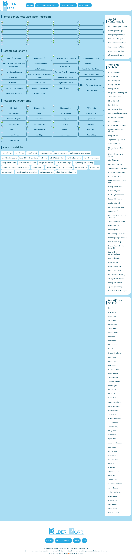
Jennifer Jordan (114, 382)
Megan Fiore (112, 345)
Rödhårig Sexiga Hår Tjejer (117, 27)
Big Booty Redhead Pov (116, 195)
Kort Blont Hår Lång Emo (27, 163)
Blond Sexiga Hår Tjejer (116, 51)
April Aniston (112, 504)
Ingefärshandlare (114, 270)
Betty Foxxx (112, 357)
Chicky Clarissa (113, 512)
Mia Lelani (111, 337)
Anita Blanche (113, 377)
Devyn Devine (113, 373)
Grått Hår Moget (114, 121)
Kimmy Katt (112, 451)
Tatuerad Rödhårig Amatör (118, 168)
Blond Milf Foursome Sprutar (115, 155)
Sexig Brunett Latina (9, 163)
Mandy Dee (112, 361)
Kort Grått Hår (51, 167)
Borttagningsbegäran (63, 540)
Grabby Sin (112, 435)
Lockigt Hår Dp (113, 89)
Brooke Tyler (112, 390)
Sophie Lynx (112, 386)
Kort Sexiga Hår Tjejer (115, 39)
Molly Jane (112, 431)
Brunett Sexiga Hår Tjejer (117, 43)
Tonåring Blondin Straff (116, 221)
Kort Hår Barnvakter (74, 158)
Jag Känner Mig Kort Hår (116, 140)
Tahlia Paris (112, 398)
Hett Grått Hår (7, 153)
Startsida (30, 5)
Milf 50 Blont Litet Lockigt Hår (117, 182)
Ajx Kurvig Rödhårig (115, 287)
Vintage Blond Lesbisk (116, 279)
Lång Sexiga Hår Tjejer (116, 55)
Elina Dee (111, 349)
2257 (84, 540)
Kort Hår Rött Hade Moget (117, 291)
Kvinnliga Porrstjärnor (68, 5)
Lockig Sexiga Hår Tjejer (116, 35)
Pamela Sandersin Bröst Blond (26, 172)
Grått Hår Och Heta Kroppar (80, 153)
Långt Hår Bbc (113, 76)
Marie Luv (111, 476)
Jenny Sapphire (113, 488)
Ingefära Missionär (61, 153)
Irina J (110, 308)
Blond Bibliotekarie (114, 266)
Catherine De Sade (115, 484)
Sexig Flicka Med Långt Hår (117, 93)
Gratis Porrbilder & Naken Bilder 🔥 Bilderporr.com (64, 553)
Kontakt (77, 540)
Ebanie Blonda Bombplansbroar (114, 253)
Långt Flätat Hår (114, 72)
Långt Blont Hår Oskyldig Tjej (66, 172)
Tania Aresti (112, 328)
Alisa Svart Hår (113, 211)
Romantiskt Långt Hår (116, 117)
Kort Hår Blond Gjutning (116, 275)
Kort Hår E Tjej (19, 153)
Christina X (112, 316)
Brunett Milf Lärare (114, 225)
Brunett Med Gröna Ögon (28, 158)
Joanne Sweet (113, 422)
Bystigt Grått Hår (114, 203)
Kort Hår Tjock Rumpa (63, 163)
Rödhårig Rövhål (37, 167)
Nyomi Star (112, 439)
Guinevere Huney (114, 492)
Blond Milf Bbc (113, 262)
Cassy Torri (112, 455)
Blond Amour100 (7, 172)
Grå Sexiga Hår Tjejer (115, 31)
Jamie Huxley (113, 427)
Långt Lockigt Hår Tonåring (83, 163)
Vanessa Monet (114, 472)
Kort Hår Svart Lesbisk (91, 158)
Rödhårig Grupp (114, 160)
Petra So (111, 463)
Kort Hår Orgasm (114, 81)
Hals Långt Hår (32, 153)
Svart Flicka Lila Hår (65, 167)
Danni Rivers (112, 496)
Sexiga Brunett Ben (47, 172)
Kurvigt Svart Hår (114, 85)
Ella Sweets (112, 365)
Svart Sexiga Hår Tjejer (116, 47)
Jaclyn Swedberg (114, 402)
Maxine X (111, 394)
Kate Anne (112, 341)
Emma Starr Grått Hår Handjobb (116, 247)
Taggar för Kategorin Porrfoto (47, 5)
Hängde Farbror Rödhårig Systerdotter (15, 167)
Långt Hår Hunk (113, 101)
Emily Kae (111, 467)
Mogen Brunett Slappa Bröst (116, 149)
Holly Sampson (113, 324)
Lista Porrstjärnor (85, 5)
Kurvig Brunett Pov (114, 187)
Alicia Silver (112, 320)
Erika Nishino (112, 500)
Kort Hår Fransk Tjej (115, 242)
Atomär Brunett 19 (114, 97)
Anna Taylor (112, 508)
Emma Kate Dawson (115, 418)
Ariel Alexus (112, 447)
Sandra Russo (113, 333)
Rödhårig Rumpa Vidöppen (117, 238)
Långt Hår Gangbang (9, 158)
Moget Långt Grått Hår (116, 234)
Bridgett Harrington (115, 353)
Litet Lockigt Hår (114, 258)
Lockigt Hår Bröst (46, 153)
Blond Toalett (94, 167)
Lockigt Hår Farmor (115, 199)
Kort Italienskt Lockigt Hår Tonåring (117, 216)
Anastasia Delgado (115, 443)
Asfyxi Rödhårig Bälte (57, 158)
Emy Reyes (112, 312)
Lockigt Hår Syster (114, 176)
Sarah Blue (112, 414)
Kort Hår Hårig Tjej (81, 167)
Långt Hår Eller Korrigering (117, 125)
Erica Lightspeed (114, 369)
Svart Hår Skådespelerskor (117, 113)
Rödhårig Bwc (113, 230)
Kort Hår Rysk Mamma (116, 207)
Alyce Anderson (114, 406)
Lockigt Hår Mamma (46, 163)
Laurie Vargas (113, 410)
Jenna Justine (113, 459)
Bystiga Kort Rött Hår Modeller (115, 131)
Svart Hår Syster (114, 191)
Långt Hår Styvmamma (116, 172)
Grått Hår (43, 158)
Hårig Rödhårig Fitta (115, 164)
